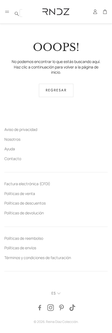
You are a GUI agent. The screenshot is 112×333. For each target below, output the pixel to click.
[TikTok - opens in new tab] (72, 307)
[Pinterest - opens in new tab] (61, 307)
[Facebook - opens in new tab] (39, 307)
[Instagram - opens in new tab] (50, 307)
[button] (7, 12)
